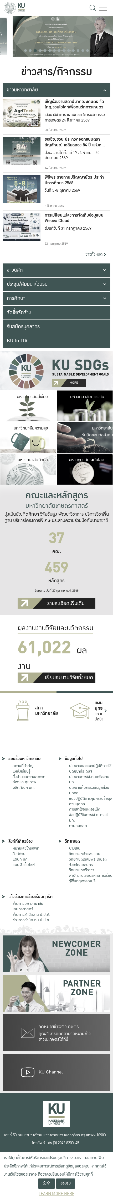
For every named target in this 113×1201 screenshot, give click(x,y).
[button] (25, 50)
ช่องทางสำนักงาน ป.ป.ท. (31, 920)
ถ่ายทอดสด (78, 826)
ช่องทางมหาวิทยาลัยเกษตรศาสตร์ (28, 906)
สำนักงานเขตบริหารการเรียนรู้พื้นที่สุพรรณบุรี (90, 878)
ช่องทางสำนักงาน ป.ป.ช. (31, 914)
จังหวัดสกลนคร (88, 862)
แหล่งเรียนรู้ (21, 771)
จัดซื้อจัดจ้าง (19, 312)
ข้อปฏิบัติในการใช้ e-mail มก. (88, 817)
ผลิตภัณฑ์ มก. (24, 787)
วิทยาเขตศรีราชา (81, 870)
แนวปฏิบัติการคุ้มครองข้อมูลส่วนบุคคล (90, 801)
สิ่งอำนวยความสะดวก (29, 777)
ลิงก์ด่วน (19, 854)
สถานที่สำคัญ (23, 766)
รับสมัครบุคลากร (23, 326)
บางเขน (74, 848)
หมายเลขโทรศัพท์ (26, 848)
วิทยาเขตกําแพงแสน (84, 854)
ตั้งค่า (46, 1183)
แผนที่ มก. (21, 859)
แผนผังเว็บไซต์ (24, 865)
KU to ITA (17, 341)
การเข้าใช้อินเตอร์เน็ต (84, 809)
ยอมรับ (65, 1183)
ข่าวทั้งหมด (94, 254)
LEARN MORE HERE (56, 1194)
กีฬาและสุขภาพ (24, 782)
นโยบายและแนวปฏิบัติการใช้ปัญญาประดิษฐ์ (90, 768)
